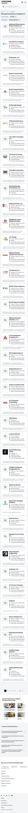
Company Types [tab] (5, 766)
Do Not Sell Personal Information (7, 805)
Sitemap (2, 807)
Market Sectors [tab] (14, 766)
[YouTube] (12, 795)
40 (20, 690)
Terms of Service (4, 802)
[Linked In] (1, 795)
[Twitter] (6, 795)
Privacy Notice (3, 800)
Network (4, 3)
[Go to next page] (23, 691)
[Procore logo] (6, 1)
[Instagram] (9, 795)
